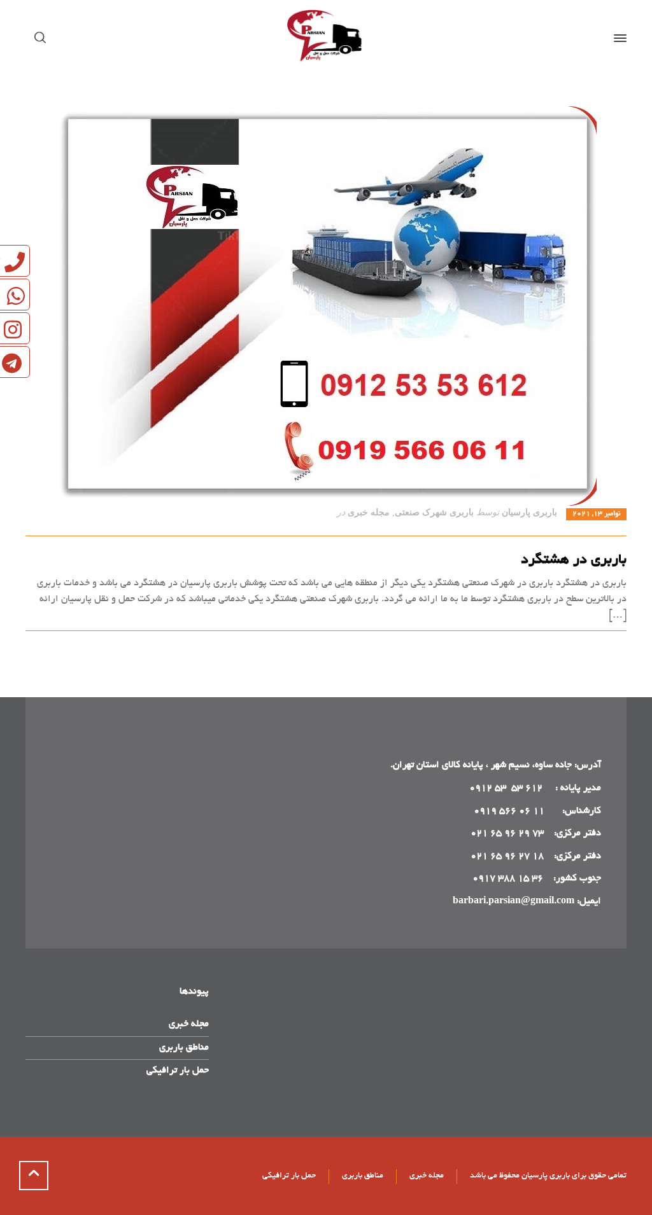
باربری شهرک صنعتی (434, 512)
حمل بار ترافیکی (177, 1071)
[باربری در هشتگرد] (326, 306)
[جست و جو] (42, 38)
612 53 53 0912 (507, 788)
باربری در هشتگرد (574, 560)
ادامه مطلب (604, 645)
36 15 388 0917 (508, 878)
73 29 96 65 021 (507, 833)
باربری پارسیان (529, 512)
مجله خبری (369, 512)
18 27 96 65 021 (507, 856)
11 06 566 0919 (509, 811)
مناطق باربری (184, 1048)
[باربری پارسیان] (326, 38)
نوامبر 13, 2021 (596, 514)
